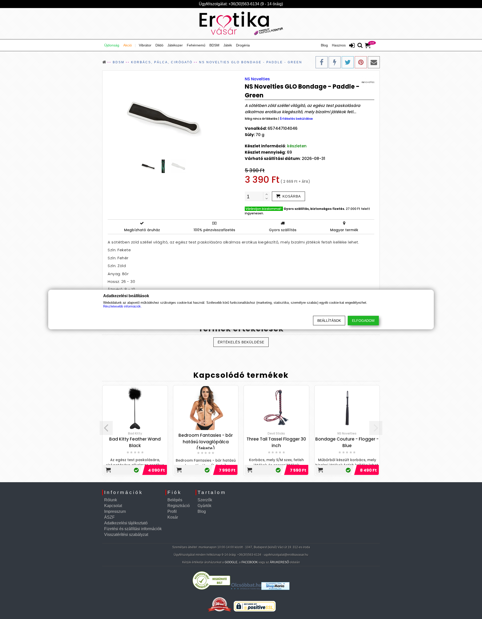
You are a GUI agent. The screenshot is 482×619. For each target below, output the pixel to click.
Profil (172, 511)
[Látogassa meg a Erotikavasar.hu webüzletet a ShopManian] (275, 588)
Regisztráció (178, 506)
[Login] (352, 46)
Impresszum (115, 511)
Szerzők (205, 500)
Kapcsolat (113, 506)
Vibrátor (145, 45)
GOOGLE (231, 562)
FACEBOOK (250, 562)
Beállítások (329, 321)
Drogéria (243, 45)
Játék (227, 45)
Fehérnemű (196, 45)
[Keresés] (360, 46)
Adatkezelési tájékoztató (126, 523)
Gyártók (204, 506)
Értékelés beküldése (296, 118)
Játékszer (175, 45)
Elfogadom (363, 321)
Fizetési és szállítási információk (133, 529)
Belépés (174, 500)
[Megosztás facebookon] (322, 62)
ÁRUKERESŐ (279, 562)
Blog (324, 45)
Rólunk (110, 500)
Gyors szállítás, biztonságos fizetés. (314, 209)
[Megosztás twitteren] (348, 62)
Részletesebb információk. (122, 306)
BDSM (214, 45)
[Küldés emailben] (374, 62)
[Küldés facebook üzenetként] (335, 62)
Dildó (159, 45)
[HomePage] (241, 24)
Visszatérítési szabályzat (126, 534)
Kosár (172, 517)
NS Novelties (257, 79)
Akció (127, 45)
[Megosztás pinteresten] (361, 62)
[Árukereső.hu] (211, 588)
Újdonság (111, 45)
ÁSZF (109, 517)
